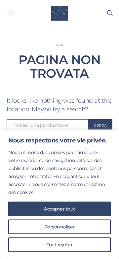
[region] (59, 194)
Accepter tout (59, 209)
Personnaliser (59, 227)
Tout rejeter (59, 245)
